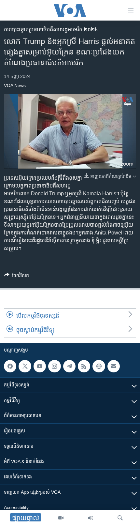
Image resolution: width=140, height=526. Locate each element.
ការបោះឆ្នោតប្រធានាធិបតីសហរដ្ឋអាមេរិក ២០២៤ (51, 29)
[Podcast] (98, 366)
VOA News (15, 85)
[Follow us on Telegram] (69, 366)
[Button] (16, 277)
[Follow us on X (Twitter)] (25, 366)
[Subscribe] (113, 366)
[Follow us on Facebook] (10, 366)
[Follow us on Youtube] (40, 366)
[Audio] (90, 518)
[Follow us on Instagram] (54, 366)
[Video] (61, 518)
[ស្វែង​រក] (120, 518)
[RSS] (84, 366)
